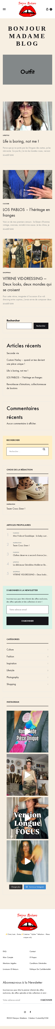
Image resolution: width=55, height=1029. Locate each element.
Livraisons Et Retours (10, 969)
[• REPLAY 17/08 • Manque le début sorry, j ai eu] (27, 775)
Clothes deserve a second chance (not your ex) (34, 555)
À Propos (33, 957)
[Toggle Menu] (4, 9)
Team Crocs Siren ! (16, 508)
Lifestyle (6, 135)
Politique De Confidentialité (40, 969)
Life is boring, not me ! (21, 141)
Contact (33, 951)
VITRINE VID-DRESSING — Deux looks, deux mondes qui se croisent (27, 284)
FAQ (4, 951)
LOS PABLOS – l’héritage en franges (24, 377)
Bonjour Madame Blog (27, 36)
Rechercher (13, 320)
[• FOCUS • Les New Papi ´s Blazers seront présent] (27, 818)
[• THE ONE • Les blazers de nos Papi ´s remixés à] (27, 732)
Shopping (7, 273)
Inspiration (11, 504)
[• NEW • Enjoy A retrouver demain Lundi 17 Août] (27, 861)
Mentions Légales (9, 963)
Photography (13, 677)
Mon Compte (8, 957)
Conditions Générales (38, 963)
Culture (6, 204)
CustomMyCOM (42, 1018)
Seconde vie (13, 353)
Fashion (16, 533)
